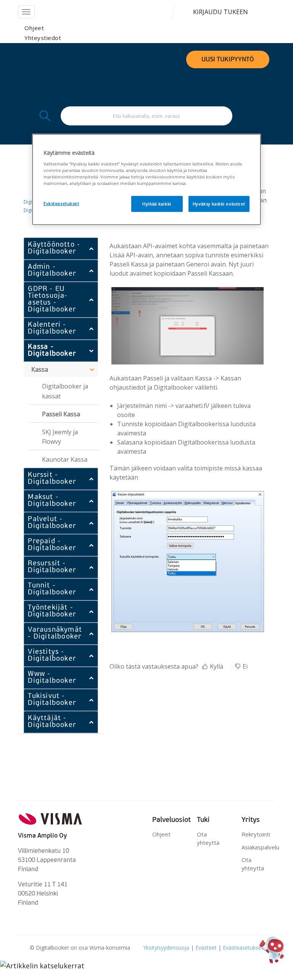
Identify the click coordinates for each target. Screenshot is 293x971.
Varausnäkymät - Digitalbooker (55, 633)
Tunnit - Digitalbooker (52, 589)
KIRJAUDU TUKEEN (220, 12)
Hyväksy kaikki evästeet (219, 204)
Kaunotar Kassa (64, 459)
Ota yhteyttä (208, 838)
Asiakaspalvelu (260, 847)
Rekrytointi (255, 834)
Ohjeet (34, 28)
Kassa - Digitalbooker (52, 351)
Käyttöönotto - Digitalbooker (54, 248)
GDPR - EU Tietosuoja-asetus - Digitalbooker (52, 299)
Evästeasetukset (243, 947)
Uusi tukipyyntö (227, 60)
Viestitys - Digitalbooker (52, 656)
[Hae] (44, 116)
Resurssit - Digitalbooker (52, 567)
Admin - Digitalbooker (52, 271)
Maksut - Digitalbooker (52, 501)
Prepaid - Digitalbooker (52, 545)
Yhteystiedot (42, 38)
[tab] (61, 249)
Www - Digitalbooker (52, 678)
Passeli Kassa (61, 414)
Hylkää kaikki (156, 204)
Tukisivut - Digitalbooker (52, 700)
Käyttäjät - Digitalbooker (52, 722)
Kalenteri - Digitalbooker (52, 328)
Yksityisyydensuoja (167, 947)
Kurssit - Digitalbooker (52, 479)
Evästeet (206, 947)
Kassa (39, 369)
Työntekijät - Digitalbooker (52, 611)
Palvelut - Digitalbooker (52, 523)
